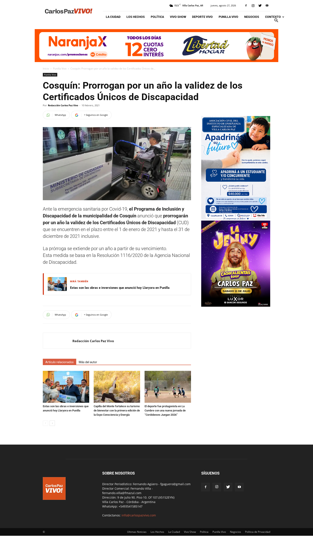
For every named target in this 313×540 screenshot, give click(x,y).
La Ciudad (113, 16)
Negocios (251, 16)
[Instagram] (253, 6)
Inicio (46, 68)
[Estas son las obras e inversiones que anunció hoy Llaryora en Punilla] (66, 387)
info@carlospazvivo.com (139, 515)
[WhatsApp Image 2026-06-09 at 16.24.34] (235, 305)
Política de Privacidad (257, 532)
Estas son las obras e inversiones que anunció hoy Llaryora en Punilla (119, 288)
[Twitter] (260, 6)
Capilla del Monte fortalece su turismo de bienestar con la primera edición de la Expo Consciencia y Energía (117, 410)
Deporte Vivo (202, 16)
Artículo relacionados (59, 362)
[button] (276, 21)
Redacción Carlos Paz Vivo (63, 105)
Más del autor (88, 362)
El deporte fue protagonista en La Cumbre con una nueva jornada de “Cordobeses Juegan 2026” (165, 410)
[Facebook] (246, 6)
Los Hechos (135, 16)
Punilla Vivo (228, 16)
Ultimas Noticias (136, 532)
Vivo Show (178, 16)
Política (157, 16)
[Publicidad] (156, 45)
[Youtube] (267, 6)
